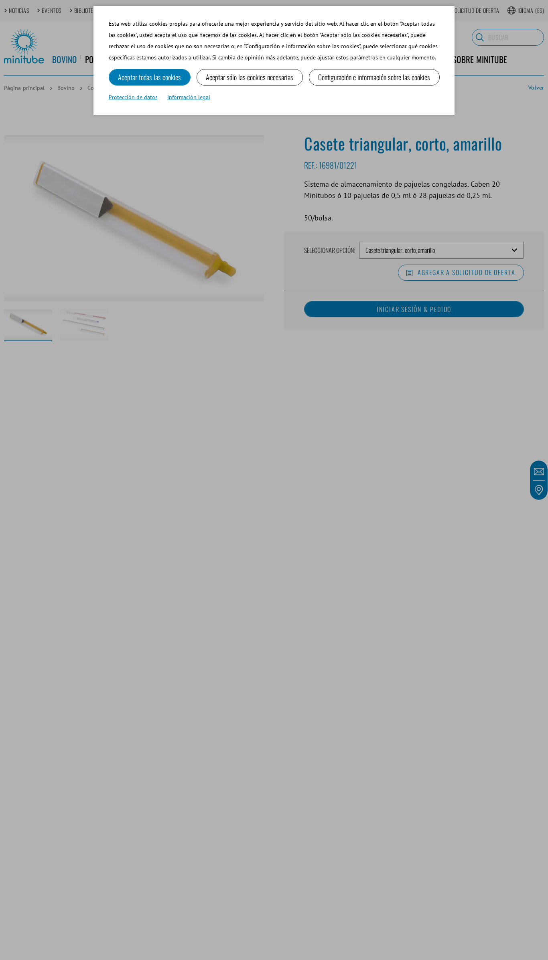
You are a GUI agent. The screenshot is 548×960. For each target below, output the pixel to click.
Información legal (188, 97)
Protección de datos (133, 97)
